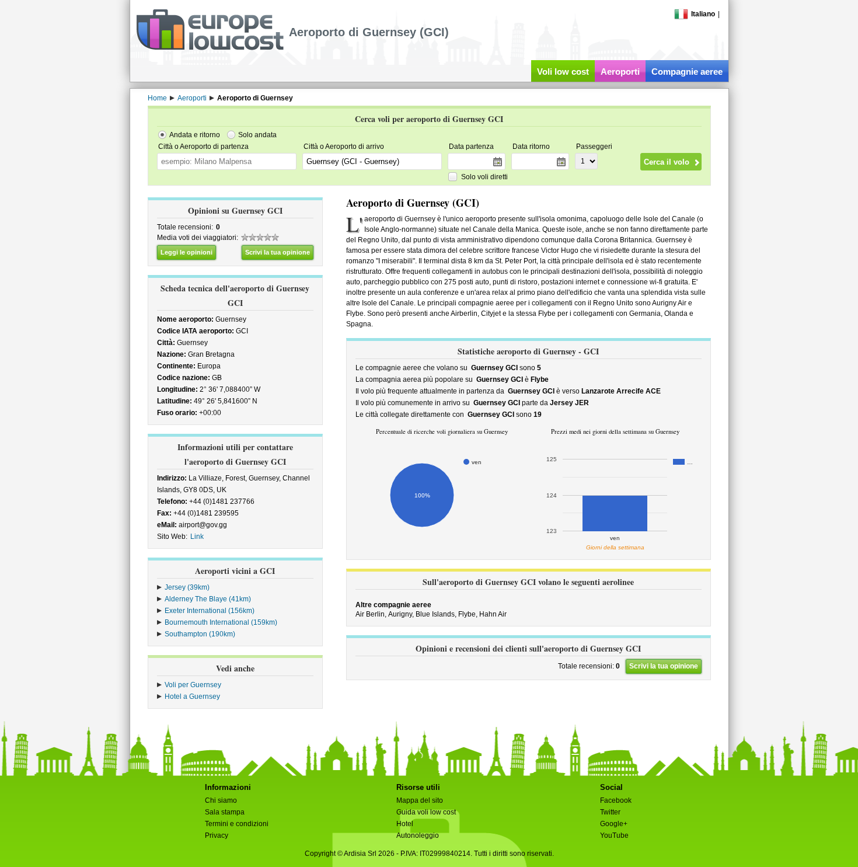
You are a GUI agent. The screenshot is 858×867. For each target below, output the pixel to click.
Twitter (610, 812)
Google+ (613, 824)
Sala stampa (225, 812)
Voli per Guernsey (193, 685)
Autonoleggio (417, 835)
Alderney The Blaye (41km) (208, 599)
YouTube (614, 835)
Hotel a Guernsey (192, 696)
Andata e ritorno (194, 135)
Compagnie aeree (687, 71)
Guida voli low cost (426, 812)
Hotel (404, 824)
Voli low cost (563, 71)
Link (197, 536)
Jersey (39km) (187, 587)
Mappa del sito (419, 800)
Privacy (216, 835)
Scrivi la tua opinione (277, 252)
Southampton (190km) (200, 634)
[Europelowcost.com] (210, 48)
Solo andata (257, 135)
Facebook (616, 800)
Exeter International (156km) (209, 611)
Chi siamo (221, 800)
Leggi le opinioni (186, 252)
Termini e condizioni (236, 824)
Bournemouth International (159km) (221, 622)
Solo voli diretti (484, 177)
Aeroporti (620, 71)
